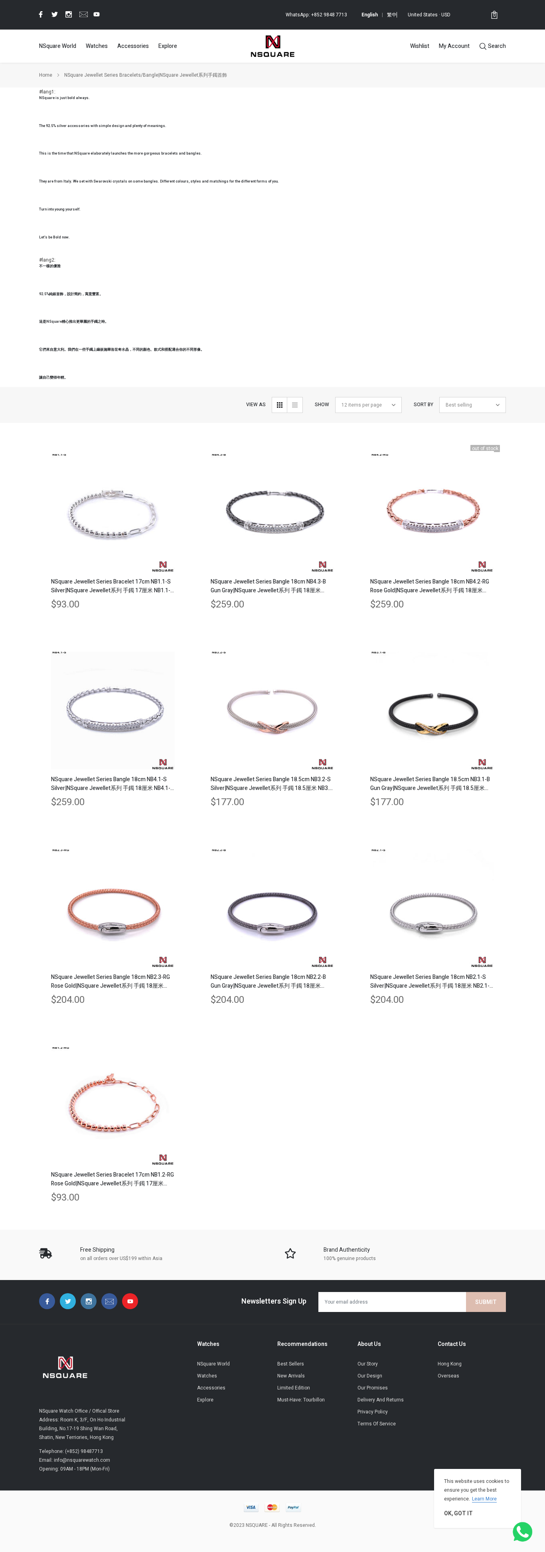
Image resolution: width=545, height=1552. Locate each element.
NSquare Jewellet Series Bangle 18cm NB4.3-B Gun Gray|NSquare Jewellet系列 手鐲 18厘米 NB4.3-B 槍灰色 (268, 586)
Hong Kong (450, 1363)
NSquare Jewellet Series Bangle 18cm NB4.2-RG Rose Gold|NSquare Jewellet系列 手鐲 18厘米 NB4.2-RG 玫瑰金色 (429, 586)
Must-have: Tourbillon (301, 1399)
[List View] (294, 405)
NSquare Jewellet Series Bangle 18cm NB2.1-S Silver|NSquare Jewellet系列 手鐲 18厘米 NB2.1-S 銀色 (431, 981)
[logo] (272, 46)
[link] (39, 14)
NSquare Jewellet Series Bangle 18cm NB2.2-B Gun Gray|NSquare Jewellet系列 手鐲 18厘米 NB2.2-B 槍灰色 (268, 981)
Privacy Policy (372, 1411)
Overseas (448, 1375)
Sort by (423, 404)
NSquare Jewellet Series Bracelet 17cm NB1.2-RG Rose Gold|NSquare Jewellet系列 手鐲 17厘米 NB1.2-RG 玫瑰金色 (112, 1179)
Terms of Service (376, 1423)
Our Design (369, 1375)
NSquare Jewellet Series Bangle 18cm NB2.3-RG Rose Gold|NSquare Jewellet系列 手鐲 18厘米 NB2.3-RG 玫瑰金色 (110, 981)
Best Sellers (290, 1363)
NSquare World (57, 46)
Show (322, 404)
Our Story (367, 1363)
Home (45, 75)
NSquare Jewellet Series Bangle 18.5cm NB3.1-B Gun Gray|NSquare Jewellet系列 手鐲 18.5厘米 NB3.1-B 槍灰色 (430, 784)
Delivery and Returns (380, 1399)
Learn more (484, 1498)
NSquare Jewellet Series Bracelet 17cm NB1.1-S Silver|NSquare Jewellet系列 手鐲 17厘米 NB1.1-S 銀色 (112, 586)
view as (256, 404)
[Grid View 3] (279, 405)
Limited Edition (293, 1387)
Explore (167, 46)
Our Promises (372, 1387)
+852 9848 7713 (329, 14)
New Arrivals (291, 1375)
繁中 (392, 14)
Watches (97, 46)
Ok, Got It (458, 1513)
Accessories (133, 46)
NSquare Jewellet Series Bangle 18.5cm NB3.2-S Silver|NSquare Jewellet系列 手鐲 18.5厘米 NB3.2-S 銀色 (272, 784)
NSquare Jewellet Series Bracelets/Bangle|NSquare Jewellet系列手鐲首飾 (145, 75)
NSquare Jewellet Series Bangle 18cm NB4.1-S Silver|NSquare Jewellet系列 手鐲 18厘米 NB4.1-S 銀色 (112, 784)
